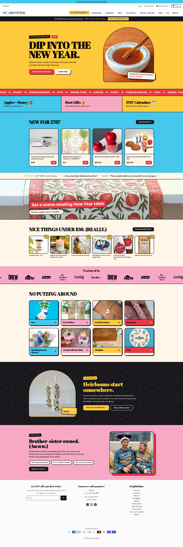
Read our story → (39, 469)
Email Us (91, 490)
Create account (149, 6)
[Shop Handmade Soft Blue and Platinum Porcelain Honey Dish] (128, 54)
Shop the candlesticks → (96, 407)
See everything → (145, 122)
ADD (53, 162)
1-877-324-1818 (94, 493)
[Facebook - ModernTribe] (87, 504)
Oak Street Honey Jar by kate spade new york (42, 158)
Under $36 (62, 72)
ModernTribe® (94, 538)
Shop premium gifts (122, 408)
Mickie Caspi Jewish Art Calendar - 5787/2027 (72, 158)
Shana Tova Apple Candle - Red (107, 157)
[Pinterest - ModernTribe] (95, 504)
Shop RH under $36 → (143, 229)
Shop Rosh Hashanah (41, 72)
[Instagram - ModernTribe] (91, 504)
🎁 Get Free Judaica (162, 6)
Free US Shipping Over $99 (118, 19)
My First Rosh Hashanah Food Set (138, 158)
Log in (140, 6)
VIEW (148, 162)
